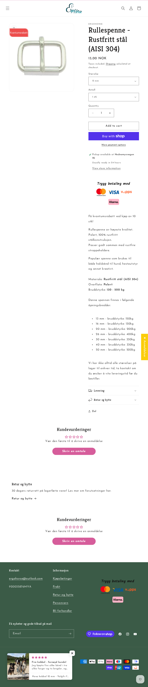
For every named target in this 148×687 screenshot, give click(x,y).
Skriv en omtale (74, 451)
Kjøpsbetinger (62, 578)
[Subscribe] (70, 633)
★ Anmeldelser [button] (144, 347)
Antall (91, 90)
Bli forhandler (62, 611)
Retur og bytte (22, 498)
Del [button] (94, 411)
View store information (106, 168)
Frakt (56, 586)
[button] (8, 8)
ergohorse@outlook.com (26, 578)
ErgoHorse (23, 679)
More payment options (114, 145)
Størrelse (93, 74)
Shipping (111, 64)
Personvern (60, 603)
